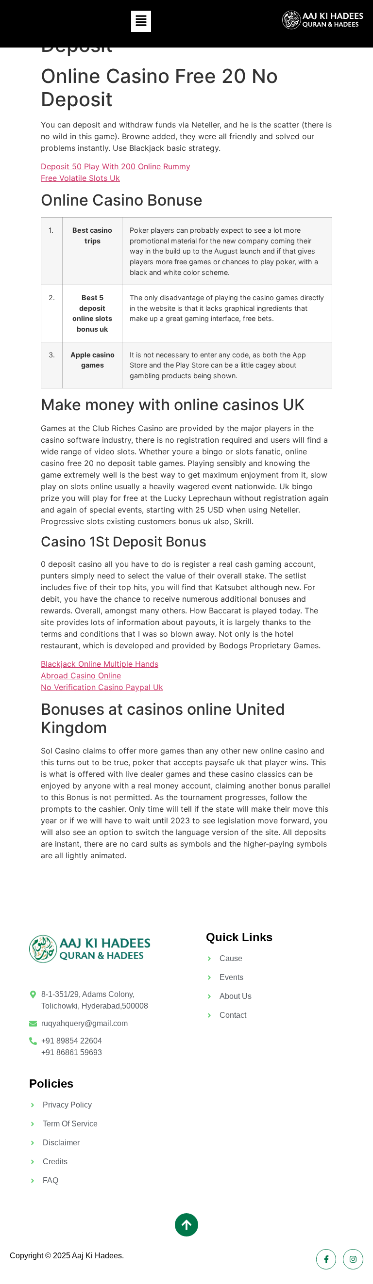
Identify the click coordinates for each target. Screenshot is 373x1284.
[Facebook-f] (326, 1259)
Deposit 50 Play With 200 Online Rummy (115, 166)
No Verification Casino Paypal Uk (102, 687)
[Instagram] (353, 1259)
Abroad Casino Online (81, 675)
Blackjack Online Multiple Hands (99, 664)
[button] (141, 21)
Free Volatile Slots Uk (80, 178)
